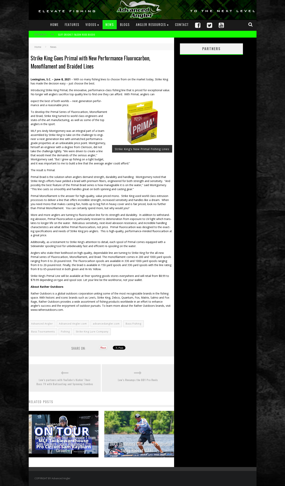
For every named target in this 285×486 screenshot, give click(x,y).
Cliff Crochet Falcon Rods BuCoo (76, 34)
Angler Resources (151, 24)
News (109, 24)
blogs (125, 24)
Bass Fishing (133, 323)
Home (54, 24)
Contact (182, 24)
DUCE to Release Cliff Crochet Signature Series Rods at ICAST (141, 447)
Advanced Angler (42, 323)
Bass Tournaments (43, 331)
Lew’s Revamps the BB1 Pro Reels (138, 380)
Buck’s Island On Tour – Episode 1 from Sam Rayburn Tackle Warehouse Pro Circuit (65, 443)
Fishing (65, 331)
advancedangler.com (106, 323)
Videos (91, 24)
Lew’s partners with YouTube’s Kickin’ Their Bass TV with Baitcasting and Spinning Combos (64, 382)
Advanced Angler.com (73, 323)
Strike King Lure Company (92, 331)
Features (72, 24)
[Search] (250, 24)
